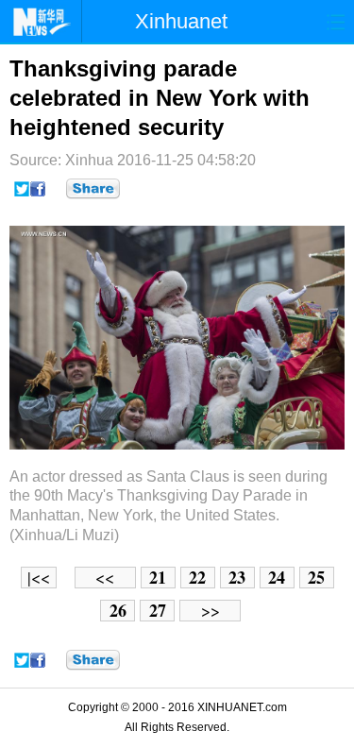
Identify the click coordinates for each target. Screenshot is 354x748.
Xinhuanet (181, 21)
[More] (93, 188)
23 (236, 577)
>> (210, 610)
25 (316, 577)
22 (197, 577)
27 (157, 610)
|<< (38, 577)
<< (104, 577)
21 (157, 577)
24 (276, 577)
